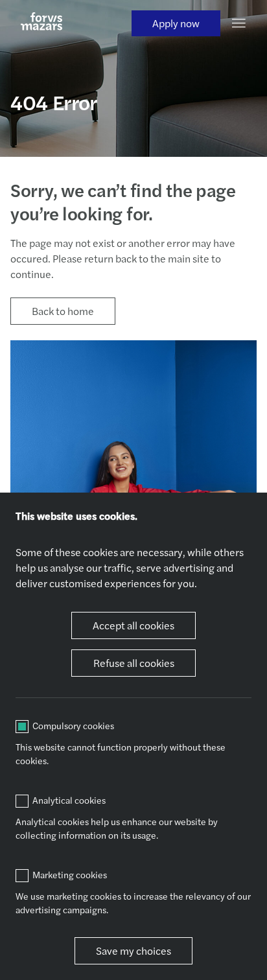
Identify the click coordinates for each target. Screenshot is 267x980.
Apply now (176, 23)
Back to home (63, 310)
